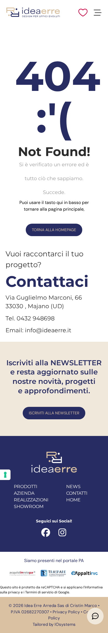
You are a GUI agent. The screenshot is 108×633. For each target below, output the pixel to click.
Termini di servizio (39, 592)
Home (73, 499)
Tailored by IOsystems (54, 624)
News (73, 486)
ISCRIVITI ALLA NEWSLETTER (54, 412)
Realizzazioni (31, 499)
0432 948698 (36, 318)
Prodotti (25, 486)
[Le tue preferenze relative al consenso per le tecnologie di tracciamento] (5, 474)
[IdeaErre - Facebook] (45, 532)
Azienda (24, 493)
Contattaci (47, 281)
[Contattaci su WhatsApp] (95, 616)
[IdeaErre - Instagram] (62, 532)
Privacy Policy (66, 612)
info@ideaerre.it (48, 330)
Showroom (28, 506)
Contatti (77, 493)
